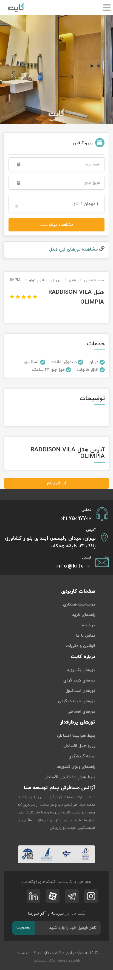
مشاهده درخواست (56, 225)
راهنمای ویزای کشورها (75, 767)
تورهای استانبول (80, 691)
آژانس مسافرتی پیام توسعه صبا (59, 787)
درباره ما (87, 625)
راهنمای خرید (83, 615)
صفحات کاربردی (78, 591)
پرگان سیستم (44, 960)
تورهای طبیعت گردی (76, 701)
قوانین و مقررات (80, 646)
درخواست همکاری (79, 604)
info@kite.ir (73, 566)
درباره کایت (83, 656)
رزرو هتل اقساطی (79, 746)
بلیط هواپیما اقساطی (76, 736)
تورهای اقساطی (81, 712)
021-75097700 (75, 518)
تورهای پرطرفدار (77, 722)
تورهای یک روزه (81, 670)
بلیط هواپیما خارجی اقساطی (69, 777)
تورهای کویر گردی (79, 680)
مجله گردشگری (82, 756)
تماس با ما (85, 636)
